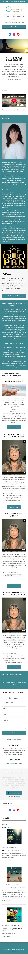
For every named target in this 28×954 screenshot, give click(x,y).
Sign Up (14, 26)
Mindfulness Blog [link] (6, 827)
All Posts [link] (4, 824)
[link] (14, 9)
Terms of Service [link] (15, 739)
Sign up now (14, 427)
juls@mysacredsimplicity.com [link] (14, 763)
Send (14, 732)
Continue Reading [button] (6, 860)
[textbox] (14, 703)
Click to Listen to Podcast (14, 296)
